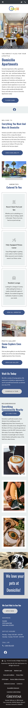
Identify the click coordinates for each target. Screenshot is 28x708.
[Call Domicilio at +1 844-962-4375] (25, 2)
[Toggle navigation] (2, 2)
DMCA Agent (5, 679)
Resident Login (9, 670)
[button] (22, 2)
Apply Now (12, 611)
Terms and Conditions (9, 675)
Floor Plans (10, 100)
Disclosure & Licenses (10, 683)
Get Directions (11, 413)
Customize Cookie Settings (14, 692)
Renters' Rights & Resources (17, 679)
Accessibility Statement (13, 688)
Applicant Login (18, 670)
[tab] (11, 47)
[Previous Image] (2, 31)
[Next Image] (26, 31)
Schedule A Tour (11, 391)
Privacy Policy (20, 675)
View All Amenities (14, 312)
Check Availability (12, 153)
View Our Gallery (12, 362)
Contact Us (19, 683)
